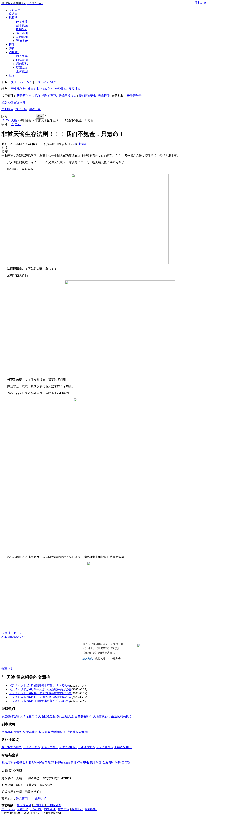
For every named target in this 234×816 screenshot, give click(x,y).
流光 (53, 82)
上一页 (12, 633)
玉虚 (22, 82)
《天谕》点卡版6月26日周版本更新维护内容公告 (40, 689)
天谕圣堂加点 (104, 747)
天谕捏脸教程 (47, 716)
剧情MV (21, 29)
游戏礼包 (7, 102)
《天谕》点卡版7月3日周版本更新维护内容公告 (39, 685)
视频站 (14, 17)
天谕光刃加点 (68, 747)
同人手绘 (22, 56)
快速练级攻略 (10, 716)
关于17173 (8, 809)
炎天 (14, 82)
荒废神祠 (20, 731)
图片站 (14, 52)
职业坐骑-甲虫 (80, 762)
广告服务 (36, 809)
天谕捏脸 (104, 95)
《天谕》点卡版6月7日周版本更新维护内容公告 (39, 701)
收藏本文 (7, 668)
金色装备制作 (83, 716)
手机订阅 (201, 2)
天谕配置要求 (87, 95)
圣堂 (45, 82)
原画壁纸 (22, 63)
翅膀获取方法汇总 (28, 95)
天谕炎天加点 (31, 747)
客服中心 (77, 809)
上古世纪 (39, 805)
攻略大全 (14, 13)
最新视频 (22, 36)
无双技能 (74, 88)
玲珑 (37, 82)
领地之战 (47, 88)
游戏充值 (21, 109)
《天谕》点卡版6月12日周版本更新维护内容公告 (40, 697)
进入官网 (22, 798)
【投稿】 (83, 144)
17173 (5, 120)
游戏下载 (35, 109)
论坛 (12, 75)
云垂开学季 (134, 95)
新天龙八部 (24, 805)
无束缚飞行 (18, 88)
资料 (12, 48)
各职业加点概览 (11, 747)
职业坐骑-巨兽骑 (119, 762)
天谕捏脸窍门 (28, 716)
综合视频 (22, 33)
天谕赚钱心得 (101, 716)
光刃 (30, 82)
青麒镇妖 (57, 731)
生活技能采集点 (121, 716)
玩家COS (22, 67)
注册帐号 (7, 109)
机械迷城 (69, 731)
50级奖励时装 (23, 762)
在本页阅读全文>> (13, 636)
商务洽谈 (50, 809)
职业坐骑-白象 (99, 762)
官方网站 (20, 102)
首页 (4, 633)
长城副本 (44, 731)
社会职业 (33, 88)
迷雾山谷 (32, 731)
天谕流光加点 (123, 747)
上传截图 (22, 71)
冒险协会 (61, 88)
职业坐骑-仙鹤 (60, 762)
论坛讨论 (40, 798)
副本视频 (22, 25)
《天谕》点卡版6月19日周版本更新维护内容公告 (40, 693)
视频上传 (22, 40)
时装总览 (7, 762)
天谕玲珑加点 (86, 747)
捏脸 (12, 44)
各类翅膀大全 (65, 716)
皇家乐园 (82, 731)
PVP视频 (21, 21)
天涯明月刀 (53, 805)
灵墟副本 (7, 731)
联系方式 (63, 809)
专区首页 (14, 10)
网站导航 (91, 809)
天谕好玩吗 (49, 95)
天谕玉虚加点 (67, 95)
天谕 (14, 120)
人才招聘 (22, 809)
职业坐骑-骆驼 (41, 762)
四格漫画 (22, 60)
